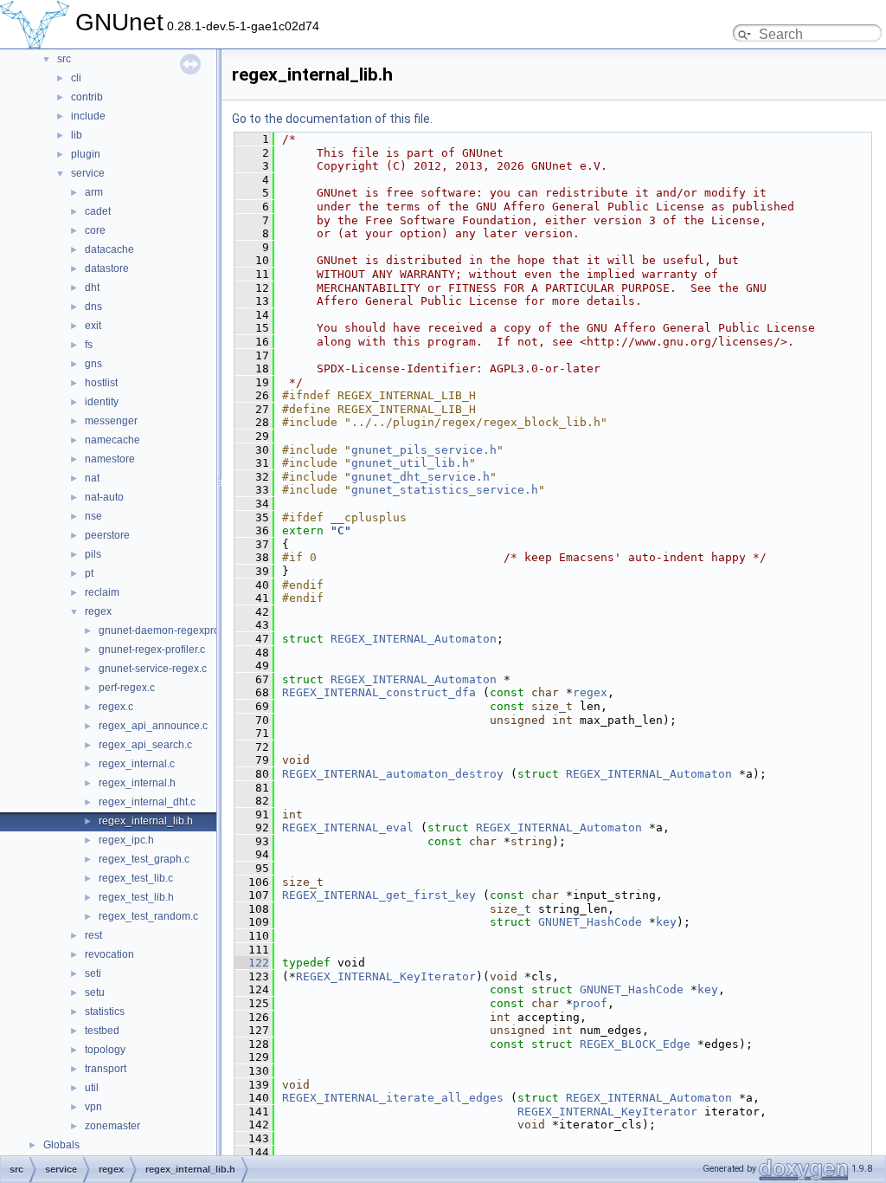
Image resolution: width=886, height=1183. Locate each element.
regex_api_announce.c (153, 726)
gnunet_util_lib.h (410, 462)
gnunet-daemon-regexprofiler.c (171, 630)
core (95, 230)
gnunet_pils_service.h (424, 449)
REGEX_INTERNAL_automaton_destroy (393, 773)
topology (105, 1050)
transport (105, 1069)
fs (89, 345)
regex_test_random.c (148, 916)
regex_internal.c (137, 764)
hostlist (101, 383)
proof (590, 1003)
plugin (85, 154)
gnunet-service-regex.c (153, 669)
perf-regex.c (127, 688)
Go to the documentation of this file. (332, 119)
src (64, 59)
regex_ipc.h (126, 840)
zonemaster (112, 1126)
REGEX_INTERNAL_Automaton (414, 638)
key (666, 921)
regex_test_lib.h (136, 897)
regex (98, 611)
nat (92, 478)
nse (93, 516)
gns (93, 364)
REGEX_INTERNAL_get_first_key (379, 895)
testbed (102, 1031)
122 (251, 962)
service (88, 173)
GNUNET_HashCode (590, 921)
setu (95, 992)
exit (93, 326)
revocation (109, 954)
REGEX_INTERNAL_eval (348, 827)
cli (76, 78)
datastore (107, 268)
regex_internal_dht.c (147, 802)
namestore (110, 459)
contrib (87, 97)
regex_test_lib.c (136, 878)
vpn (93, 1107)
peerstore (107, 535)
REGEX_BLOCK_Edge (635, 1044)
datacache (109, 249)
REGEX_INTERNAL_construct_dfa (379, 692)
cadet (98, 211)
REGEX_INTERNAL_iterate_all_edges (393, 1097)
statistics (105, 1011)
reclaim (102, 592)
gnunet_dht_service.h (420, 476)
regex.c (116, 707)
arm (94, 192)
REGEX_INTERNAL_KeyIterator (386, 976)
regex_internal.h (137, 783)
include (88, 116)
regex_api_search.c (145, 745)
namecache (112, 440)
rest (93, 935)
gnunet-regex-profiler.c (152, 649)
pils (93, 554)
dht (92, 287)
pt (89, 573)
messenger (111, 421)
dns (93, 307)
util (92, 1088)
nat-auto (104, 497)
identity (102, 402)
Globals (61, 1145)
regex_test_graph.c (144, 859)
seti (93, 973)
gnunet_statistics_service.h (444, 489)
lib (76, 135)
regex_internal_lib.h (146, 821)
